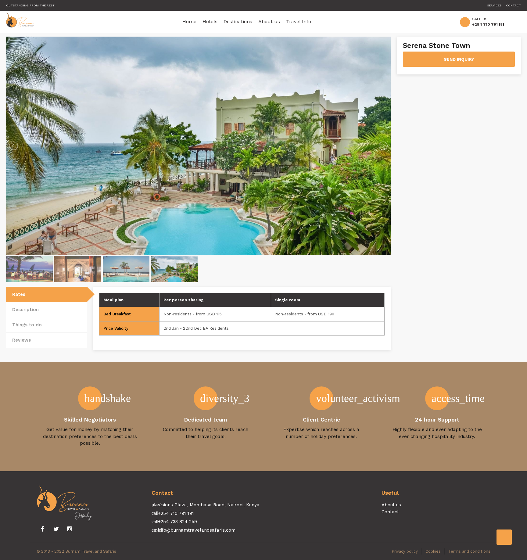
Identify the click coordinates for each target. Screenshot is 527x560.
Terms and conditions (469, 551)
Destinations (238, 21)
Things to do (27, 325)
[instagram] (69, 529)
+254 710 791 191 (488, 24)
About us (269, 21)
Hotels (210, 21)
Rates (18, 294)
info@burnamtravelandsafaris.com (196, 530)
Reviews (21, 340)
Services (494, 5)
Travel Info (298, 21)
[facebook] (43, 529)
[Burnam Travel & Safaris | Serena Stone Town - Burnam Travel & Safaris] (20, 21)
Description (25, 309)
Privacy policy (405, 551)
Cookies (433, 551)
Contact (513, 5)
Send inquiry (459, 59)
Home (189, 21)
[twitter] (56, 529)
